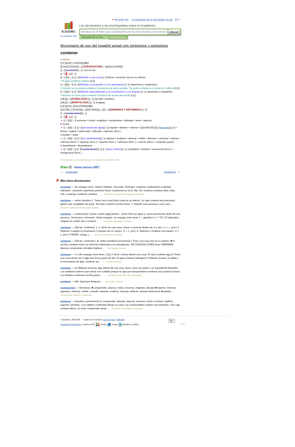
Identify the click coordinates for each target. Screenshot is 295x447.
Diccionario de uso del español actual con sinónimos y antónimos (93, 37)
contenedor (72, 172)
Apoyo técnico (109, 320)
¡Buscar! (174, 32)
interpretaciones (117, 37)
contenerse (170, 172)
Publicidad (120, 320)
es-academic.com (68, 36)
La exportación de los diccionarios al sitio (152, 19)
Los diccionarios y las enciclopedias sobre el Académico (117, 25)
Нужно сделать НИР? (87, 167)
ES (176, 19)
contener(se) (67, 287)
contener (65, 186)
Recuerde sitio (122, 19)
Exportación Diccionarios (70, 324)
